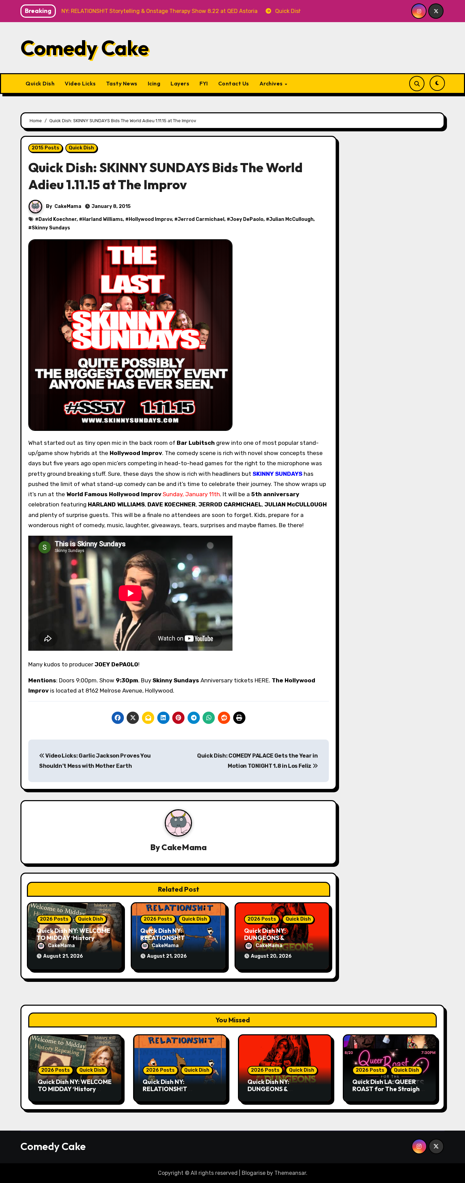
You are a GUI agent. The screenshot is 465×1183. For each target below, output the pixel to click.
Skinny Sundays (51, 228)
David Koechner (57, 219)
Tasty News (122, 83)
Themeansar (290, 1173)
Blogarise (254, 1173)
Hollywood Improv (150, 219)
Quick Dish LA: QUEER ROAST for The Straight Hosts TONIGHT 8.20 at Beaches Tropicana (387, 1093)
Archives (271, 83)
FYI (203, 83)
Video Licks (80, 83)
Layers (180, 83)
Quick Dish (40, 83)
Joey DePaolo (246, 219)
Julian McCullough (291, 219)
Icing (154, 83)
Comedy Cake (84, 48)
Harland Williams (102, 219)
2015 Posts (45, 148)
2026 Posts (54, 919)
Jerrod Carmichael (201, 219)
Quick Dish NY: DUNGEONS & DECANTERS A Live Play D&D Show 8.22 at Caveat (284, 1093)
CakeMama (67, 206)
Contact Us (233, 83)
